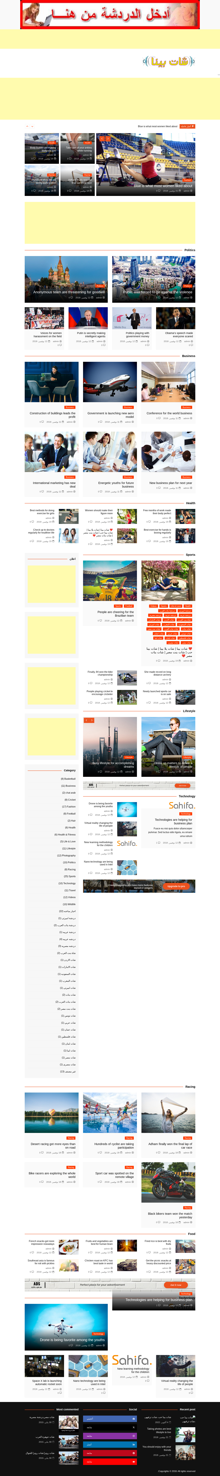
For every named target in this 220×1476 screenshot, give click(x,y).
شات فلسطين (185, 638)
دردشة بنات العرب (167, 611)
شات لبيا (158, 638)
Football (128, 606)
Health (188, 180)
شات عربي (172, 633)
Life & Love (176, 606)
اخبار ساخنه (70, 911)
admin (187, 191)
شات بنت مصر (154, 629)
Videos (154, 606)
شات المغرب (168, 624)
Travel (72, 890)
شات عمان (158, 633)
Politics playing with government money (137, 335)
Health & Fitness (67, 834)
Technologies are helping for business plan (159, 1300)
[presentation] (32, 126)
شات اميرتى (154, 624)
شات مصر (186, 643)
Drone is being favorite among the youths (72, 1340)
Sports (164, 606)
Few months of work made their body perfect (154, 126)
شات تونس (186, 633)
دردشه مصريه (155, 615)
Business (187, 407)
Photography (69, 855)
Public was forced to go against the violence (157, 292)
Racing (87, 175)
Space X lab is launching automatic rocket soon (47, 1382)
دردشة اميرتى (185, 611)
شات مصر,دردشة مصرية (41, 1417)
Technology (186, 814)
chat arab (71, 792)
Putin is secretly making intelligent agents (91, 335)
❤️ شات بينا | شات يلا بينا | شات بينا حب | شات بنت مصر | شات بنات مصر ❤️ (98, 533)
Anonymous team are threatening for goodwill (69, 292)
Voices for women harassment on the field (48, 335)
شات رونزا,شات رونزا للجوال (40, 1453)
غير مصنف (70, 1071)
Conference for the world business (169, 413)
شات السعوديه (185, 624)
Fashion (71, 806)
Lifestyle (187, 757)
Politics (187, 286)
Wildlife (72, 904)
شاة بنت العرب (184, 620)
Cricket (72, 799)
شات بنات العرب (171, 629)
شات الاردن (169, 620)
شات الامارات (154, 620)
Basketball (70, 779)
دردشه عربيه (170, 615)
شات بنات (186, 629)
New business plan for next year (171, 483)
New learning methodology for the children (133, 1370)
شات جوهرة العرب (45, 1437)
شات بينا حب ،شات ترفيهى (157, 1417)
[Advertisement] (110, 39)
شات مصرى (173, 643)
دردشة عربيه (185, 615)
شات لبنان (170, 638)
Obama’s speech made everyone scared (179, 335)
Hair (73, 820)
